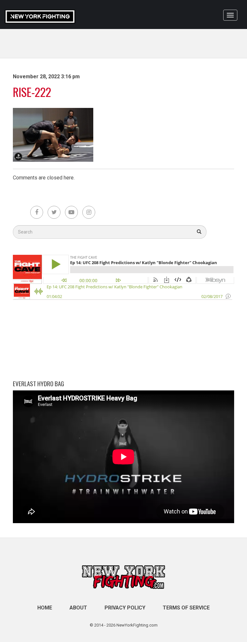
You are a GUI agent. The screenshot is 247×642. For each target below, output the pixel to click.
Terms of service (186, 608)
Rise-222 (32, 91)
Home (44, 608)
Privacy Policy (125, 608)
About (78, 608)
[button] (199, 232)
